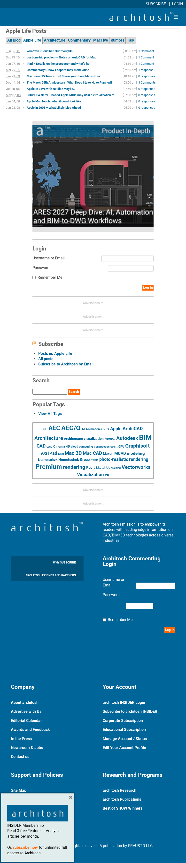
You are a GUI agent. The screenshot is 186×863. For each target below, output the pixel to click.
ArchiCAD (133, 428)
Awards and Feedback (30, 729)
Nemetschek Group (74, 459)
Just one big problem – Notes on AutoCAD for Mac (61, 57)
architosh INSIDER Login (124, 702)
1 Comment (146, 51)
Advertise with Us (26, 711)
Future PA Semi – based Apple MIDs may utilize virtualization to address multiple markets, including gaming (73, 95)
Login (177, 4)
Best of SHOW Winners (122, 808)
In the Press (21, 738)
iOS (44, 453)
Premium (49, 466)
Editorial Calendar (26, 720)
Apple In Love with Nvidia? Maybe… (51, 89)
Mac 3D (73, 453)
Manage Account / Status (125, 738)
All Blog (14, 40)
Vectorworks (136, 467)
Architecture (54, 40)
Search (74, 391)
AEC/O (71, 428)
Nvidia (94, 460)
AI (83, 429)
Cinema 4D (61, 446)
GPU (121, 446)
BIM (145, 437)
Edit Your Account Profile (124, 747)
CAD (41, 446)
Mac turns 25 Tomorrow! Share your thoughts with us (63, 76)
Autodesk (127, 438)
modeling (136, 453)
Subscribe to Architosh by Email (65, 364)
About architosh (25, 702)
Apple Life (32, 40)
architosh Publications (122, 799)
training (116, 468)
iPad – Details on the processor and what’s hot (58, 63)
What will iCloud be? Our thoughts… (51, 51)
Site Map (18, 790)
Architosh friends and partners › (51, 575)
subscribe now (25, 847)
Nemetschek (47, 460)
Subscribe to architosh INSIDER (130, 711)
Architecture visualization (84, 439)
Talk (130, 40)
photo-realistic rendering (123, 459)
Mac (61, 454)
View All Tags (50, 413)
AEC (54, 428)
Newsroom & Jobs (27, 747)
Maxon (108, 454)
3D (45, 429)
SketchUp (103, 468)
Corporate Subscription (123, 720)
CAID (49, 446)
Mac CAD (92, 453)
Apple (116, 428)
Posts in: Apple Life (55, 353)
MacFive (100, 40)
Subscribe (156, 4)
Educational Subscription (124, 729)
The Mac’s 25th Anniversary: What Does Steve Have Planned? (69, 82)
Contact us (20, 756)
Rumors (117, 40)
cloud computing (82, 446)
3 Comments (147, 82)
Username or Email (48, 258)
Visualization (90, 474)
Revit (90, 467)
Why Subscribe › (65, 562)
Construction (101, 446)
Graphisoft (137, 446)
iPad (52, 453)
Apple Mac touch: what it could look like (54, 101)
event (113, 446)
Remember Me (50, 277)
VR (107, 475)
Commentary (79, 40)
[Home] (141, 19)
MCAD (120, 453)
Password (40, 267)
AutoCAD (110, 439)
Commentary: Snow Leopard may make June (58, 70)
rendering (74, 467)
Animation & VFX (97, 429)
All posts (45, 359)
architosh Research (119, 790)
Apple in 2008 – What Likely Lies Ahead (54, 107)
